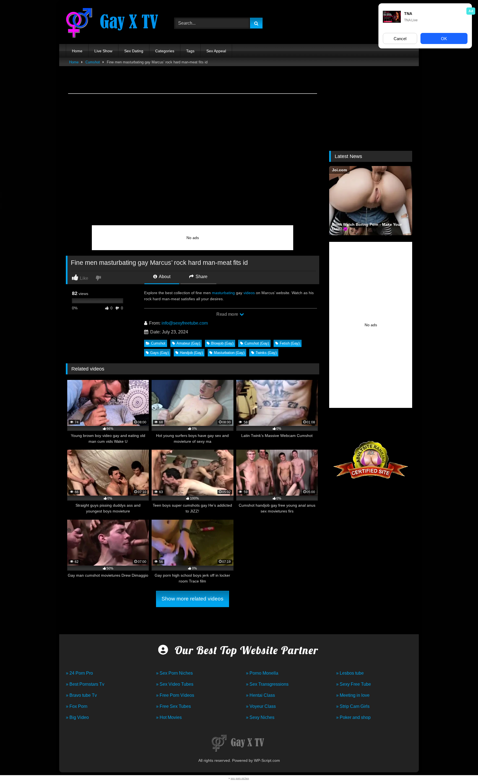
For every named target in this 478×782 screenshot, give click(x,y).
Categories (164, 51)
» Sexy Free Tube (353, 684)
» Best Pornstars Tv (85, 684)
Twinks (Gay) (266, 353)
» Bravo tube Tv (81, 695)
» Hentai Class (260, 695)
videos (249, 293)
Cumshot (92, 62)
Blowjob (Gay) (222, 343)
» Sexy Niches (260, 717)
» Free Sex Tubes (173, 706)
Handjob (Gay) (191, 353)
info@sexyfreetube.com (185, 323)
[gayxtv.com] (114, 23)
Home (77, 51)
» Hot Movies (169, 717)
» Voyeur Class (261, 706)
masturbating (223, 293)
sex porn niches (240, 778)
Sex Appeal (216, 51)
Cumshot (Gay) (257, 343)
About (164, 276)
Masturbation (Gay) (229, 353)
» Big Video (77, 717)
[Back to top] (461, 765)
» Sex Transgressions (267, 684)
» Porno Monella (262, 673)
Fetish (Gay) (290, 343)
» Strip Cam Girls (353, 706)
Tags (190, 51)
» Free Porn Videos (175, 695)
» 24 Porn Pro (79, 673)
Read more (227, 314)
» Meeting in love (353, 695)
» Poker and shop (353, 717)
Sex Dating (133, 51)
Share (200, 276)
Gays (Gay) (159, 353)
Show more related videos (193, 599)
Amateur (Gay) (188, 343)
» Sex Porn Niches (174, 673)
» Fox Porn (76, 706)
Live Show (103, 51)
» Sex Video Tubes (174, 684)
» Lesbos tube (350, 673)
